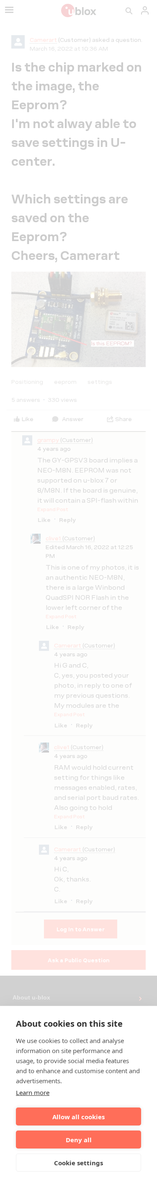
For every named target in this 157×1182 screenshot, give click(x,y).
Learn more (32, 1092)
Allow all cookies (78, 1117)
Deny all (79, 1140)
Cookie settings (78, 1163)
